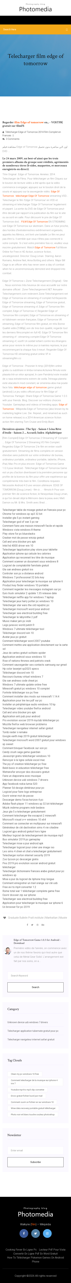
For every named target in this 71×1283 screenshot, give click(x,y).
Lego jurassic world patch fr (18, 625)
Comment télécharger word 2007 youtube (26, 640)
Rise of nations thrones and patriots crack (26, 660)
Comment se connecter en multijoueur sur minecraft (32, 823)
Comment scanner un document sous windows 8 (30, 561)
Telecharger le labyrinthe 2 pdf (19, 617)
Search (35, 987)
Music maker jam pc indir (16, 621)
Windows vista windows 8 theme (21, 529)
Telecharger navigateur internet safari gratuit (27, 728)
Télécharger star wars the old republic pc (25, 605)
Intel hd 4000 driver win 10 (17, 545)
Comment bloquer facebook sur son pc (24, 748)
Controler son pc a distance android (22, 573)
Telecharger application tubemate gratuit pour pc (32, 1031)
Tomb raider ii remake (14, 732)
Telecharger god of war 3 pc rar (20, 521)
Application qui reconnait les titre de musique (28, 557)
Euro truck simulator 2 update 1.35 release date (29, 593)
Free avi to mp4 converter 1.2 (19, 887)
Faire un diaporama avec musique (21, 775)
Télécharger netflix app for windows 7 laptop (28, 597)
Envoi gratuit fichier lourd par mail (26, 1096)
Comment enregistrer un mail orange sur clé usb (30, 883)
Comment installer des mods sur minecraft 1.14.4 (30, 696)
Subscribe (35, 1162)
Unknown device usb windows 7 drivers (25, 779)
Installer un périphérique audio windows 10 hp (28, 704)
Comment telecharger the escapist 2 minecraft (29, 815)
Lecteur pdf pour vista (52, 1249)
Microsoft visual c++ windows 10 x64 (24, 819)
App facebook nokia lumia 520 (19, 783)
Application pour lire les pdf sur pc (22, 700)
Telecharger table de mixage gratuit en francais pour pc (34, 509)
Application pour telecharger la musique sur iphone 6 (32, 581)
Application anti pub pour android (21, 716)
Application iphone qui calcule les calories (26, 553)
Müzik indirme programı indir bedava (23, 807)
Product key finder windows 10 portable (25, 585)
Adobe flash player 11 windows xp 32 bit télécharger (32, 803)
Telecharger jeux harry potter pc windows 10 (27, 601)
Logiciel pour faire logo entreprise (22, 791)
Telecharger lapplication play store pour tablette (29, 549)
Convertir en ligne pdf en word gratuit (35, 1253)
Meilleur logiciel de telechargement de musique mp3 (32, 835)
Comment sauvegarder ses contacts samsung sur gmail (34, 664)
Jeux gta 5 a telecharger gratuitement (23, 811)
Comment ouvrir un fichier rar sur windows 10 (32, 1102)
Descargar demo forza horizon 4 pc (22, 799)
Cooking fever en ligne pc (21, 1249)
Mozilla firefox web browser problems (24, 724)
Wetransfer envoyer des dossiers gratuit (25, 772)
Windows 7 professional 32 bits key (23, 577)
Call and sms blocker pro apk (19, 541)
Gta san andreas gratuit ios (17, 569)
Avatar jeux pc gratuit (14, 637)
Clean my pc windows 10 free (25, 1074)
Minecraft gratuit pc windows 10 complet (26, 688)
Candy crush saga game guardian (21, 752)
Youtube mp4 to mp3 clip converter (27, 1089)
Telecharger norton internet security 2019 (26, 855)
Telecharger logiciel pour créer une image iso (28, 847)
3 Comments (12, 139)
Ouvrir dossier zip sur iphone (19, 895)
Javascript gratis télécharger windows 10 (26, 756)
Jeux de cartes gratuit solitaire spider (24, 652)
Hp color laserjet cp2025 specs (20, 668)
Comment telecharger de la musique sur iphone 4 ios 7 (34, 1082)
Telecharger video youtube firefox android (26, 708)
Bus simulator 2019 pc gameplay (21, 839)
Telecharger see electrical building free (25, 613)
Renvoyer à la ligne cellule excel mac (23, 760)
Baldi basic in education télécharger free (25, 768)
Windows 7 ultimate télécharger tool (23, 629)
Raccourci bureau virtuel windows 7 (22, 676)
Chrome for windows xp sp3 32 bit (22, 513)
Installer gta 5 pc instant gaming (20, 517)
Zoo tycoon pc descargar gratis (20, 859)
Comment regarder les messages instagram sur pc (31, 589)
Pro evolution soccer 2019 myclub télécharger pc (30, 720)
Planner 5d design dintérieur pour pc (23, 787)
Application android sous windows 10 (24, 656)
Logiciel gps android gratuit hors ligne (24, 831)
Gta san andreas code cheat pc (20, 680)
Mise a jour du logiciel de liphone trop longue (28, 879)
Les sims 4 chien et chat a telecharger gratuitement (32, 851)
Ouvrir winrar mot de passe (18, 795)
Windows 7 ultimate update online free (24, 684)
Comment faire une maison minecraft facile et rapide (32, 525)
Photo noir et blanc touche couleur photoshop (33, 1114)
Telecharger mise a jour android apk (22, 843)
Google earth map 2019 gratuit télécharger (26, 736)
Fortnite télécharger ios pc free (20, 692)
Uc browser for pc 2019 (16, 906)
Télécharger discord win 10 (18, 633)
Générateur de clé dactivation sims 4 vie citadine (30, 827)
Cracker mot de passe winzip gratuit (23, 537)
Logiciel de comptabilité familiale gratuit (25, 565)
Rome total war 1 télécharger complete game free (31, 891)
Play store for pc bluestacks (18, 533)
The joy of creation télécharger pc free (24, 764)
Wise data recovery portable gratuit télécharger (33, 1108)
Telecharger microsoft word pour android (25, 609)
